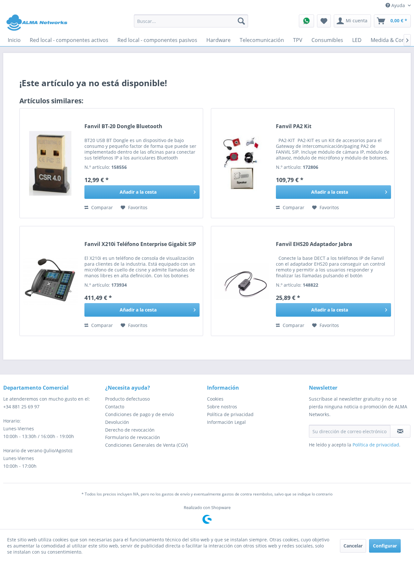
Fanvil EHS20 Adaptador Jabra (314, 244)
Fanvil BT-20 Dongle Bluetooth (123, 126)
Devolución (117, 422)
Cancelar (353, 546)
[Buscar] (241, 21)
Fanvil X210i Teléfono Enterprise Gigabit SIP (140, 244)
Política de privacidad (230, 414)
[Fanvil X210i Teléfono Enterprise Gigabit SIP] (50, 281)
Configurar (385, 546)
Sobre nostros (222, 407)
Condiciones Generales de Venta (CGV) (146, 445)
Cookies (215, 399)
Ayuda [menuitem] (398, 5)
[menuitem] (191, 21)
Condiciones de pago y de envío (139, 414)
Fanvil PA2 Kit (293, 126)
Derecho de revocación (130, 430)
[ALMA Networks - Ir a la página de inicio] (36, 23)
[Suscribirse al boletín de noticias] (400, 431)
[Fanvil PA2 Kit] (241, 163)
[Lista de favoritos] (324, 21)
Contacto (114, 407)
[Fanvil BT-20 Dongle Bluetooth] (50, 163)
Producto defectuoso (127, 399)
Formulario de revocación (132, 437)
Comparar (101, 207)
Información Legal (226, 422)
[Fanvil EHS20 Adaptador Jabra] (241, 281)
